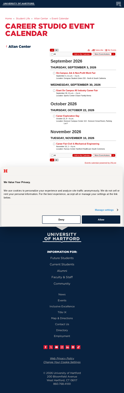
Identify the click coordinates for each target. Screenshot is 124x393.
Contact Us (62, 324)
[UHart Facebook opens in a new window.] (45, 347)
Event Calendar (60, 18)
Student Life (23, 18)
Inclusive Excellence (62, 306)
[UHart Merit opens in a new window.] (73, 347)
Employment (62, 336)
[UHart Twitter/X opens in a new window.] (51, 347)
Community (62, 283)
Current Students (62, 264)
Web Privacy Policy (62, 358)
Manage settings (104, 209)
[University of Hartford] (19, 4)
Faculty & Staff (62, 277)
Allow (101, 219)
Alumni (62, 271)
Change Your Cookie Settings (62, 362)
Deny (61, 219)
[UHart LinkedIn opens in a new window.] (67, 347)
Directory (62, 330)
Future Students (62, 258)
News (62, 294)
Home (8, 18)
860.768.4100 (62, 383)
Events (62, 300)
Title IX (62, 312)
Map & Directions (62, 318)
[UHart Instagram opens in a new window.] (62, 347)
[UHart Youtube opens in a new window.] (56, 347)
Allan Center (41, 18)
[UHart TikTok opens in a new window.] (78, 347)
